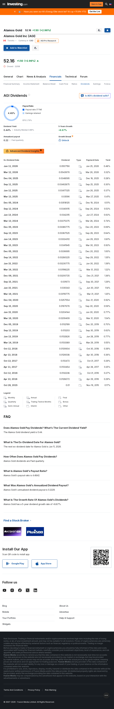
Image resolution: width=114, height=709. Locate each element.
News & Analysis (36, 76)
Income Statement (31, 84)
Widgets (6, 624)
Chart (19, 76)
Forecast (108, 84)
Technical (71, 76)
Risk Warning (50, 690)
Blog (4, 606)
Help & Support (66, 618)
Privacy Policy (34, 690)
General (8, 76)
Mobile (5, 612)
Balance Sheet (49, 84)
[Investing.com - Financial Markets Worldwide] (17, 4)
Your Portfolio (9, 618)
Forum (83, 76)
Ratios (74, 84)
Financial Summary (12, 84)
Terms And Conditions (13, 690)
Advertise (64, 612)
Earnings (97, 84)
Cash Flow (63, 84)
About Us (63, 606)
